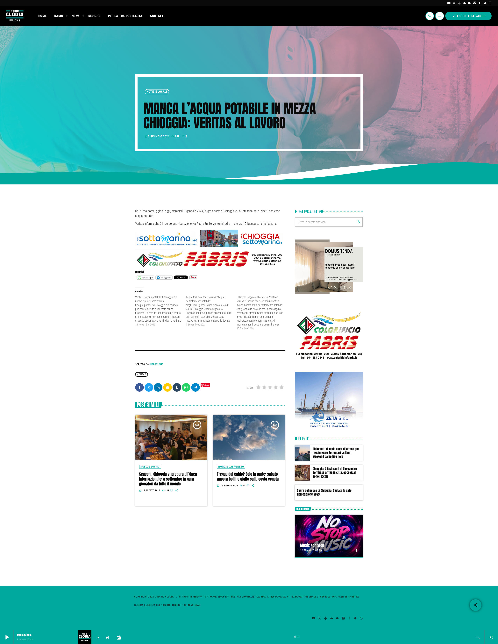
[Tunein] (459, 3)
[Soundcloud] (464, 3)
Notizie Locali (157, 91)
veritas (141, 374)
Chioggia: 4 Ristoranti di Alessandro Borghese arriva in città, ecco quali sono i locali (335, 473)
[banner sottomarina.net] (210, 247)
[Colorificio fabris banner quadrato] (329, 362)
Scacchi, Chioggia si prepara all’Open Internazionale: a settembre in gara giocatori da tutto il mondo (168, 479)
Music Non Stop (312, 545)
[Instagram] (474, 3)
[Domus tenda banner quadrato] (329, 293)
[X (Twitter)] (454, 3)
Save (206, 385)
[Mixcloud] (469, 3)
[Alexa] (490, 3)
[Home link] (14, 16)
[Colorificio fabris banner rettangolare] (210, 267)
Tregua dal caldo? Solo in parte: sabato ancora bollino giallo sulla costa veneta (248, 476)
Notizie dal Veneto (231, 466)
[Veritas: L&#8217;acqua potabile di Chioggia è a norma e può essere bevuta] (160, 310)
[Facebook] (479, 3)
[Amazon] (485, 3)
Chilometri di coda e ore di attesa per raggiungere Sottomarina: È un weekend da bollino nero (336, 453)
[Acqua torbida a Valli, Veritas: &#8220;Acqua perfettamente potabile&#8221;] (211, 310)
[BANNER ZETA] (329, 427)
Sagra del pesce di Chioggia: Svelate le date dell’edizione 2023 (324, 492)
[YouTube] (449, 3)
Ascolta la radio (468, 16)
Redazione (156, 364)
